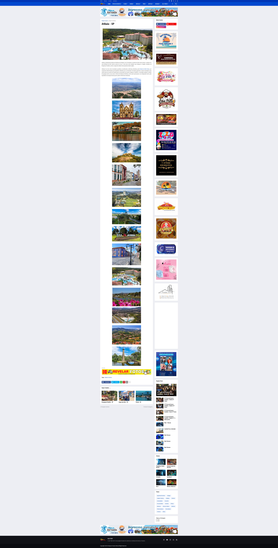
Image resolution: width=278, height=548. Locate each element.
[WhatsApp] (121, 382)
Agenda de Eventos (161, 495)
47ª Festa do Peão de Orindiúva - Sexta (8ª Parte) (165, 393)
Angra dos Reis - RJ (123, 402)
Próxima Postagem (148, 406)
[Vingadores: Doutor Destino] (161, 462)
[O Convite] (161, 473)
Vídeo (164, 511)
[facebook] (169, 1)
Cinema (173, 498)
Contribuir (115, 1)
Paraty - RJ (138, 402)
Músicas (159, 506)
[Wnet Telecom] (159, 436)
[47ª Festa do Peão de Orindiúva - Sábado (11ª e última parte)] (159, 418)
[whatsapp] (175, 1)
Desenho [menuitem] (157, 3)
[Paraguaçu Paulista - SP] (109, 396)
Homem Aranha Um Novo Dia (171, 466)
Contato (110, 1)
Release (105, 1)
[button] (172, 4)
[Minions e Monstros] (171, 482)
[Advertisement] (166, 325)
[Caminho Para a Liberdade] (159, 430)
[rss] (177, 1)
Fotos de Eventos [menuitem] (116, 3)
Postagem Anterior (105, 406)
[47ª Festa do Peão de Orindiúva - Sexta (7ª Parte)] (159, 412)
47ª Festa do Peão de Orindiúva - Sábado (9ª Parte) (169, 400)
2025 (158, 520)
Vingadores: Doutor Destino (160, 466)
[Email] (127, 382)
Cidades (167, 498)
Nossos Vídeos (166, 506)
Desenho (166, 501)
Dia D (157, 486)
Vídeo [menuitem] (144, 3)
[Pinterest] (124, 382)
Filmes (172, 503)
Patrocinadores (160, 509)
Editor (101, 1)
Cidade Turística (112, 20)
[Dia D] (161, 482)
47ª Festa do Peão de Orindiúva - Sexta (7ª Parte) (170, 411)
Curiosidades (159, 501)
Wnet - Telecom (167, 422)
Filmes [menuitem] (125, 3)
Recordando (168, 509)
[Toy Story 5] (171, 473)
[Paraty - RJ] (143, 396)
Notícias (173, 506)
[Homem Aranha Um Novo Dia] (171, 462)
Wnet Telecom (167, 435)
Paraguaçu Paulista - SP (107, 402)
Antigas (168, 495)
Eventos (166, 503)
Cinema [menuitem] (131, 3)
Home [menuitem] (109, 3)
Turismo (158, 511)
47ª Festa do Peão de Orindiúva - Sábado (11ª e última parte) (169, 418)
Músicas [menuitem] (138, 3)
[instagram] (173, 1)
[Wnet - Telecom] (159, 424)
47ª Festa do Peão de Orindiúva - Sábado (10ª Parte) (169, 406)
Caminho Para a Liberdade (169, 429)
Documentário (160, 503)
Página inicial (105, 20)
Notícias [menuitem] (150, 3)
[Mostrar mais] (130, 382)
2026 (158, 519)
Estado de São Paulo (144, 69)
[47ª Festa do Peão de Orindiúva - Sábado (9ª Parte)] (159, 400)
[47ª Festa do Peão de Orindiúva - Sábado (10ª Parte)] (159, 406)
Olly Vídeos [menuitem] (165, 3)
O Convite (158, 477)
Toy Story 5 (169, 477)
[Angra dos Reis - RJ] (126, 396)
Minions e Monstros (171, 486)
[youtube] (171, 1)
